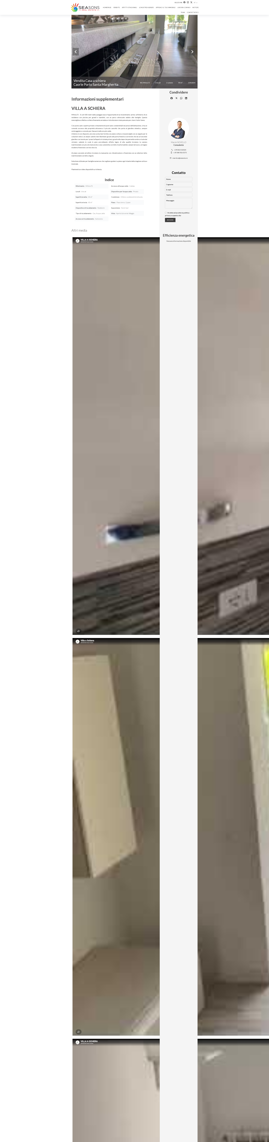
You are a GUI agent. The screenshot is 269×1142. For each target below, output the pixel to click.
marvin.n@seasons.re (180, 158)
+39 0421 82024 (180, 150)
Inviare (170, 220)
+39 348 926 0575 (180, 153)
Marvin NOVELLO (178, 142)
